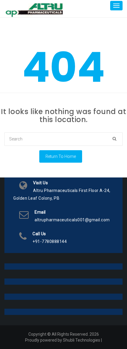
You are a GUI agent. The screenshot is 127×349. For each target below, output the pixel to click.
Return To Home (60, 156)
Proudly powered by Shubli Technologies (62, 340)
